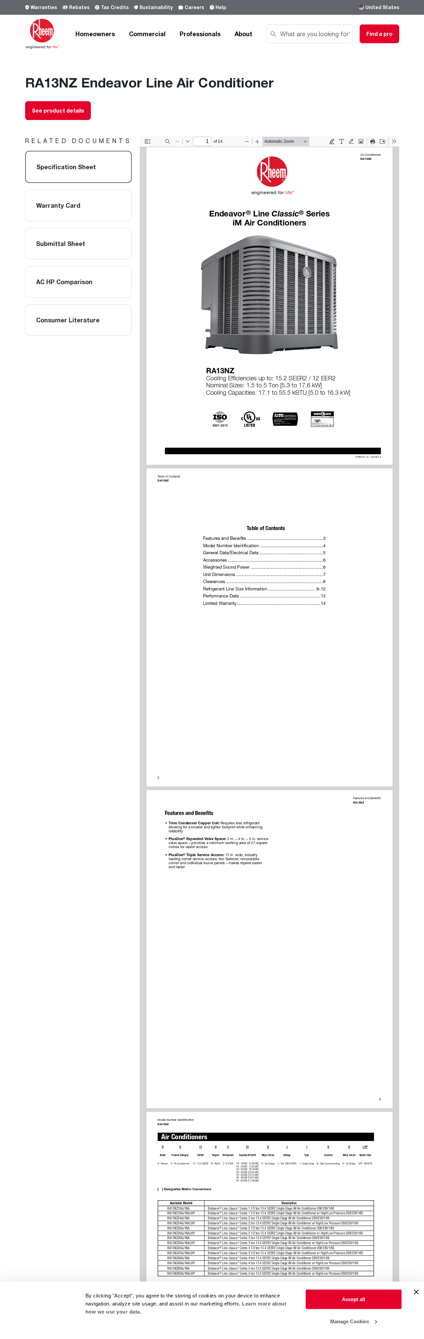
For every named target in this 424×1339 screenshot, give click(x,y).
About (243, 34)
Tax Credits (115, 7)
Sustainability (156, 7)
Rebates (79, 7)
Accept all (353, 1299)
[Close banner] (416, 1292)
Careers (194, 7)
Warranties (44, 7)
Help (221, 7)
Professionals (200, 34)
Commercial (147, 34)
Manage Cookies (349, 1321)
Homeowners (95, 34)
